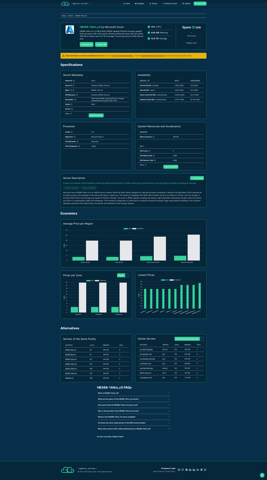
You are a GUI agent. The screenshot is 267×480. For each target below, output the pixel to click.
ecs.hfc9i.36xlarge (146, 349)
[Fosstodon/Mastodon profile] (201, 470)
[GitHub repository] (182, 470)
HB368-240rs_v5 (71, 364)
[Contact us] (179, 470)
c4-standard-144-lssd (147, 359)
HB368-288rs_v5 (71, 368)
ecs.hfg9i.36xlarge (146, 368)
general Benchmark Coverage (151, 56)
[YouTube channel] (197, 470)
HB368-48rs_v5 (70, 350)
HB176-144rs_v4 (145, 373)
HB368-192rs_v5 (71, 359)
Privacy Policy (170, 471)
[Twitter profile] (205, 470)
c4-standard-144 (146, 354)
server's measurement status (122, 56)
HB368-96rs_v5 (70, 354)
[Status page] (190, 470)
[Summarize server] (262, 475)
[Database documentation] (186, 470)
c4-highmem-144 (146, 377)
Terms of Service (158, 471)
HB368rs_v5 (69, 378)
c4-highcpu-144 (145, 363)
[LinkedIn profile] (194, 470)
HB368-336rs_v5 (71, 373)
